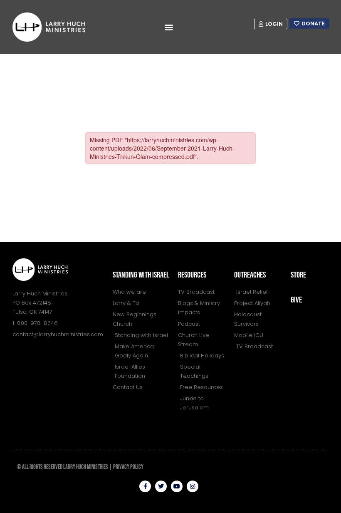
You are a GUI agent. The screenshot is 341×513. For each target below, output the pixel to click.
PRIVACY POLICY (128, 467)
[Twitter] (161, 486)
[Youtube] (177, 486)
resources (192, 275)
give (296, 300)
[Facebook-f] (145, 486)
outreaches (250, 275)
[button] (169, 27)
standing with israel (141, 275)
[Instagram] (192, 486)
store (298, 275)
